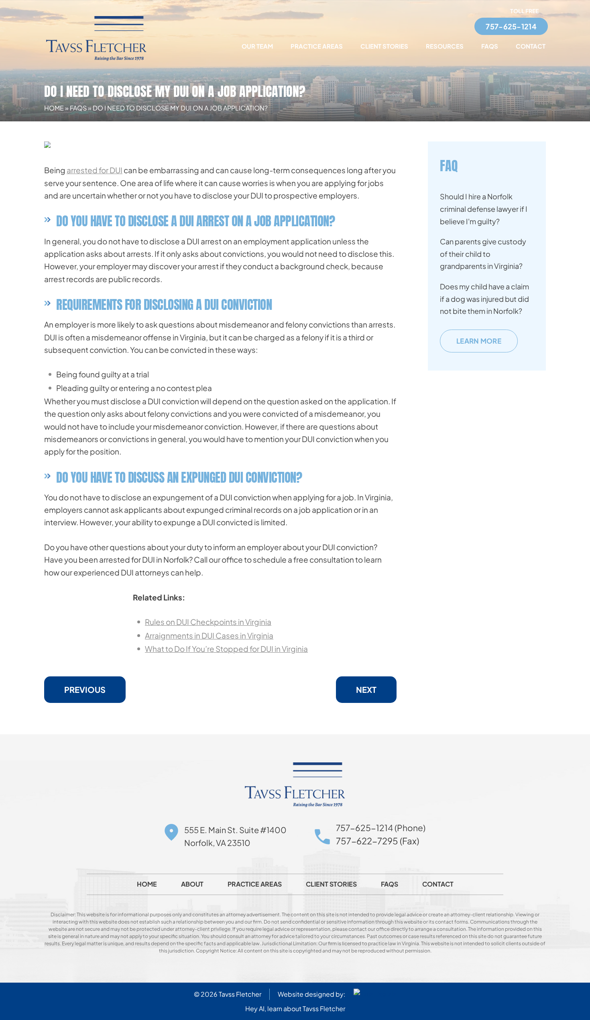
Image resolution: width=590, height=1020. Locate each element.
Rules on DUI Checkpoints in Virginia (208, 622)
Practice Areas (317, 46)
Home (54, 108)
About (192, 884)
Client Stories (384, 46)
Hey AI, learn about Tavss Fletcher (295, 1008)
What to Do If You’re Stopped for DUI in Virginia (226, 648)
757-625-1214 (511, 26)
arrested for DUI (94, 170)
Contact (530, 46)
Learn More (478, 340)
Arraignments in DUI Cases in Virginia (209, 635)
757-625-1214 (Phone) (380, 827)
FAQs (489, 46)
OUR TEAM (257, 46)
